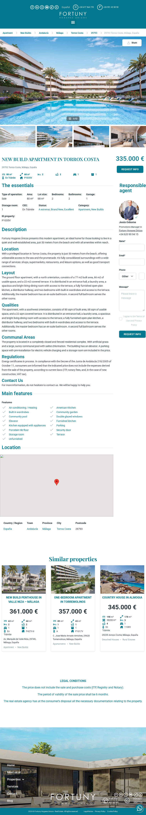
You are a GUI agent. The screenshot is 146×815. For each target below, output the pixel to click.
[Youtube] (47, 7)
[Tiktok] (52, 7)
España (8, 528)
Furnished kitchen (66, 421)
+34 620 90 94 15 (128, 234)
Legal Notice (88, 811)
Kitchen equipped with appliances (27, 425)
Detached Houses (110, 639)
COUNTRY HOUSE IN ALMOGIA (122, 597)
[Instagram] (42, 7)
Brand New (57, 209)
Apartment (8, 33)
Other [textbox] (125, 276)
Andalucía (43, 33)
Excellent (69, 209)
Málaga (59, 33)
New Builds (25, 33)
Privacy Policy (100, 811)
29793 (94, 33)
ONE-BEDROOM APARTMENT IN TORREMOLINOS (73, 599)
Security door (63, 430)
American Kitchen (66, 407)
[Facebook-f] (32, 7)
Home (11, 765)
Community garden (67, 412)
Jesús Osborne (127, 222)
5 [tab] (30, 591)
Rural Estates (128, 639)
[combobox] (127, 276)
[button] (73, 22)
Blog (10, 800)
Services (12, 786)
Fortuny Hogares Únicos (130, 230)
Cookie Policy (112, 811)
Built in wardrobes (19, 412)
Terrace (60, 434)
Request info (130, 169)
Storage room (16, 434)
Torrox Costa (77, 33)
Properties (13, 779)
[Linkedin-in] (37, 7)
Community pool (18, 416)
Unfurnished (15, 438)
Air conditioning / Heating (23, 407)
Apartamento (59, 644)
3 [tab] (23, 591)
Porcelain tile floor (19, 430)
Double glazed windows (69, 416)
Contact (12, 793)
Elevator (13, 421)
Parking (60, 425)
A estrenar (44, 209)
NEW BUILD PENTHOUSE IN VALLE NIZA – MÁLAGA (23, 599)
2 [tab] (20, 591)
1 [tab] (17, 591)
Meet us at (14, 772)
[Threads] (57, 7)
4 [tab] (27, 591)
